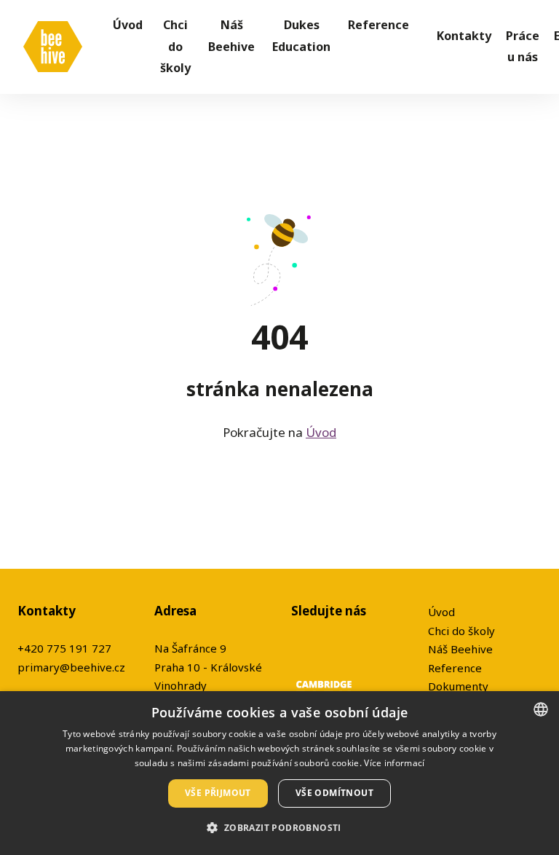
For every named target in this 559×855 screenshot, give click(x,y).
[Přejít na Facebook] (300, 648)
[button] (279, 828)
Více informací (394, 763)
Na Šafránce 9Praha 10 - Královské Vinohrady (208, 667)
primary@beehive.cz (71, 667)
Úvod (321, 432)
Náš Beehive (460, 649)
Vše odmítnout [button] (334, 793)
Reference (455, 668)
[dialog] (279, 773)
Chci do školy (461, 630)
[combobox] (541, 709)
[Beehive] (52, 46)
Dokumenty (458, 686)
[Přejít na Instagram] (335, 648)
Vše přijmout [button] (218, 793)
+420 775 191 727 (64, 648)
